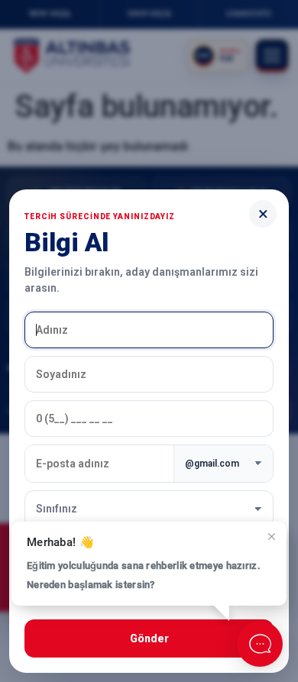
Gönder (149, 638)
